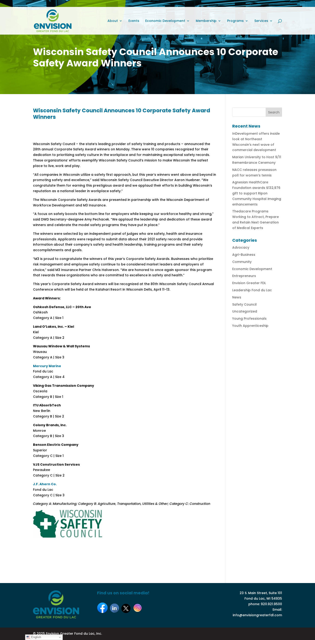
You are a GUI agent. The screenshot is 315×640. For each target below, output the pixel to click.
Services (261, 21)
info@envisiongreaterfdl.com (257, 615)
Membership (206, 21)
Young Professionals (249, 318)
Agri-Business (243, 254)
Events (133, 21)
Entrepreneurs (244, 276)
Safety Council (244, 304)
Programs (235, 21)
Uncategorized (244, 311)
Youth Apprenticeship (250, 325)
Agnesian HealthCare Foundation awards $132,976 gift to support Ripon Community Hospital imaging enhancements (256, 193)
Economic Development (165, 21)
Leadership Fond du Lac (252, 290)
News (236, 297)
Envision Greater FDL (249, 283)
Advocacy (240, 247)
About (112, 21)
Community (242, 261)
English (35, 637)
